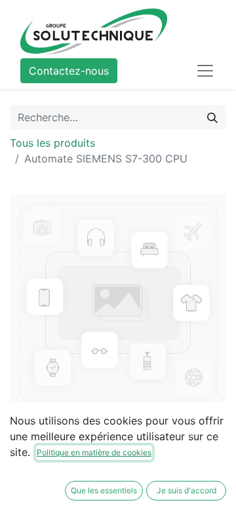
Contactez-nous (69, 70)
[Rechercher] (212, 117)
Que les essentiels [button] (104, 490)
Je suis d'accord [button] (186, 490)
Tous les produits (52, 142)
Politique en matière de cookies (94, 452)
